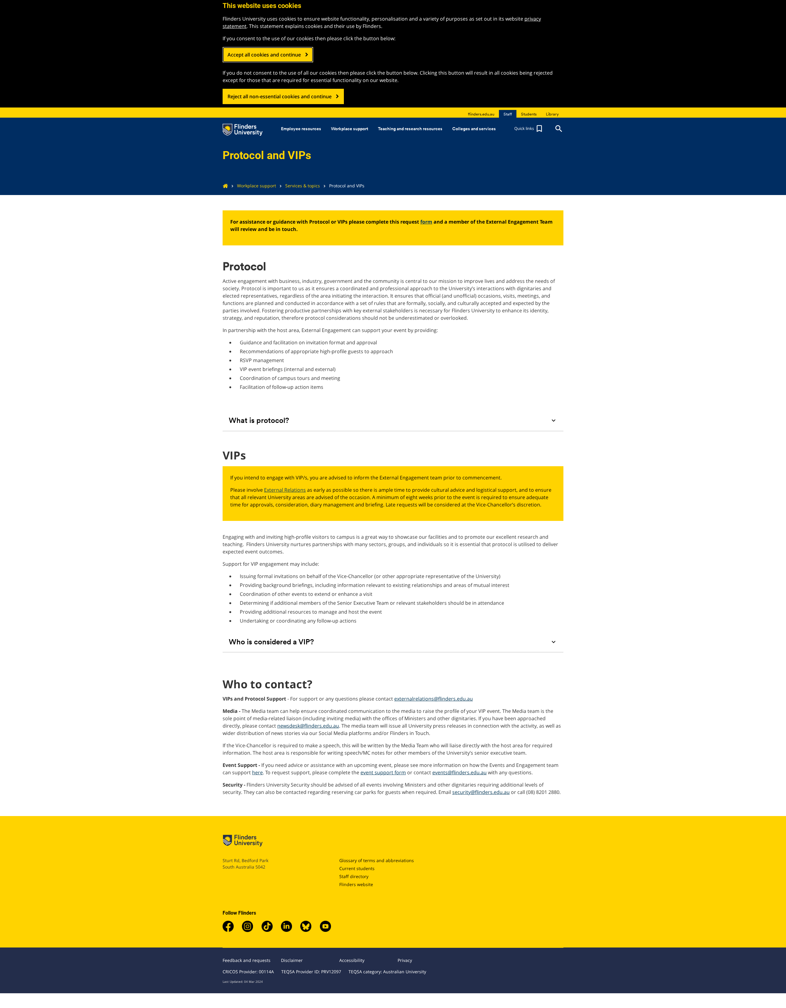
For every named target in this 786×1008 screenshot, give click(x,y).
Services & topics (302, 186)
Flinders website (356, 884)
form (426, 221)
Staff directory (353, 876)
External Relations (285, 489)
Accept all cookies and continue (264, 54)
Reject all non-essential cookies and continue (280, 96)
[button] (529, 128)
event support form (383, 772)
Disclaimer (292, 960)
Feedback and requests (246, 960)
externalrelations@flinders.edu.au (433, 698)
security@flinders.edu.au (481, 792)
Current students (357, 868)
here (257, 772)
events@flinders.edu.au (459, 772)
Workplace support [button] (349, 128)
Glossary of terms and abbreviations (376, 860)
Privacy (405, 960)
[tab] (393, 420)
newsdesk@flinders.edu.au (308, 725)
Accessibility (351, 960)
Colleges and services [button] (474, 128)
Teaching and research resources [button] (410, 128)
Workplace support (256, 186)
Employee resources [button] (301, 128)
